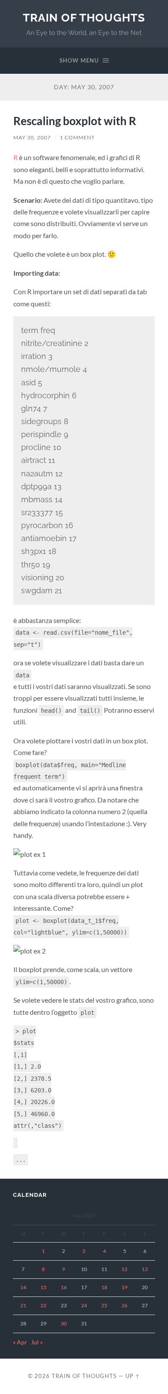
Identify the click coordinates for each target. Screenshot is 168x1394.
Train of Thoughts (84, 17)
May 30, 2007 (32, 137)
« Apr (20, 1342)
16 (64, 1287)
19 (124, 1287)
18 (104, 1287)
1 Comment (77, 137)
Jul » (37, 1342)
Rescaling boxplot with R (74, 121)
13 (145, 1269)
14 (23, 1287)
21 (23, 1305)
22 (43, 1305)
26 (124, 1305)
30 (64, 1323)
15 (43, 1287)
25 (104, 1305)
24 (84, 1305)
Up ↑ (132, 1375)
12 (124, 1269)
